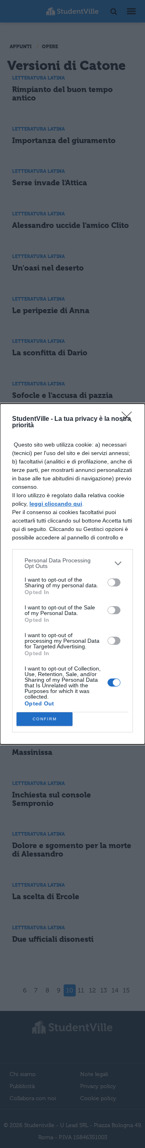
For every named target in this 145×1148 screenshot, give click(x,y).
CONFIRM (45, 719)
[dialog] (72, 574)
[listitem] (72, 563)
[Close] (129, 419)
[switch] (114, 582)
